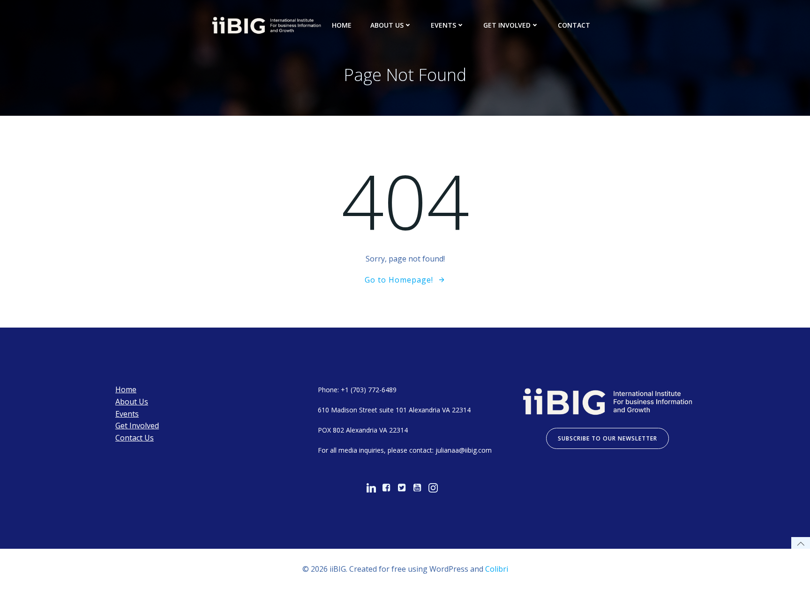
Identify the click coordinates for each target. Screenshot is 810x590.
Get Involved (507, 25)
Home (342, 25)
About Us (387, 25)
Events (443, 25)
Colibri (496, 569)
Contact (574, 25)
